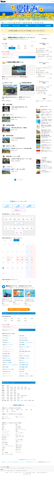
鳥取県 (18, 397)
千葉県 (15, 388)
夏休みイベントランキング (20, 416)
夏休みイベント (4, 424)
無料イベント (4, 429)
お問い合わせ (19, 472)
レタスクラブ (2, 470)
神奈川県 (11, 388)
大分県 (5, 48)
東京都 (8, 388)
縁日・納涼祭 (18, 426)
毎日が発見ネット (25, 470)
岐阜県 (11, 393)
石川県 (8, 392)
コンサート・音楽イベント (20, 432)
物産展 (17, 431)
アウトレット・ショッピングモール (8, 445)
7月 (18, 281)
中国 (35, 22)
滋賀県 (25, 395)
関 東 (3, 388)
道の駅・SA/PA (18, 449)
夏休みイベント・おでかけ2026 (7, 22)
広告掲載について (34, 472)
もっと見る (50, 78)
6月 (7, 281)
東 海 (3, 393)
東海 (26, 22)
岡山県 (11, 397)
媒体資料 (30, 472)
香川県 (8, 398)
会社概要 (38, 472)
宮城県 (8, 387)
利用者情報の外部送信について (44, 472)
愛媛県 (11, 398)
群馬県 (22, 388)
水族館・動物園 (4, 442)
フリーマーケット (5, 432)
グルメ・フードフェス (5, 431)
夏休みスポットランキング (6, 418)
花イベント (17, 434)
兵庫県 (15, 395)
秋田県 (18, 387)
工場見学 (3, 447)
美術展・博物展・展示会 (20, 436)
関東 (19, 22)
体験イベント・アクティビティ (21, 429)
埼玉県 (18, 388)
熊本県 (32, 45)
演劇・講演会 (4, 437)
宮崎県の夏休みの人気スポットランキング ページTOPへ (27, 459)
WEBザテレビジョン (12, 470)
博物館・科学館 (18, 447)
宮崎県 (12, 320)
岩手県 (15, 387)
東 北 (3, 387)
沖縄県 (25, 48)
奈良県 (18, 395)
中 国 (3, 397)
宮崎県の (7, 335)
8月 (29, 281)
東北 (17, 22)
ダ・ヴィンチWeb (7, 470)
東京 (21, 22)
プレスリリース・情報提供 (25, 472)
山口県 (15, 397)
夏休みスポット (4, 439)
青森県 (11, 387)
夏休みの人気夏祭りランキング (8, 53)
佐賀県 (19, 45)
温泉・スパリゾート (19, 444)
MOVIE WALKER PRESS (19, 470)
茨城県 (29, 388)
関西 (31, 22)
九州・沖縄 (41, 22)
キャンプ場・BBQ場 (19, 439)
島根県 (22, 397)
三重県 (15, 393)
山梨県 (8, 390)
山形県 (22, 387)
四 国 (3, 398)
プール (38, 25)
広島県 (8, 397)
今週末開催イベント (48, 26)
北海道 (14, 22)
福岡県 (12, 45)
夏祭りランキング (5, 416)
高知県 (18, 398)
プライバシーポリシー (11, 472)
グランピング (4, 441)
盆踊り (3, 427)
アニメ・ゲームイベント (6, 434)
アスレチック (18, 450)
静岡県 (18, 393)
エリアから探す (17, 25)
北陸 (29, 22)
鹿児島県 (18, 48)
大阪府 (8, 395)
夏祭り (27, 25)
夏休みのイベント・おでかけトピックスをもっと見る (19, 309)
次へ (20, 179)
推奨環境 (16, 472)
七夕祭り (3, 426)
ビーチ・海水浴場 (5, 444)
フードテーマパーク (19, 452)
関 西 (3, 395)
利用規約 (7, 472)
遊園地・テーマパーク (19, 441)
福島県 (25, 387)
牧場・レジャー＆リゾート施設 (7, 454)
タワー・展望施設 (5, 452)
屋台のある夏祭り (19, 427)
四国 (38, 22)
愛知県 (8, 393)
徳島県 (15, 398)
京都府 (11, 395)
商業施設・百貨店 (19, 445)
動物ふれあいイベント (5, 436)
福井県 (15, 392)
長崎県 (25, 45)
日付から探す (6, 25)
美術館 (3, 449)
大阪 (33, 22)
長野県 (11, 390)
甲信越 (24, 22)
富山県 (11, 392)
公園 (2, 450)
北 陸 (3, 392)
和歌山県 (22, 395)
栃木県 (25, 388)
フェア (17, 437)
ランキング (8, 57)
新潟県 (15, 390)
